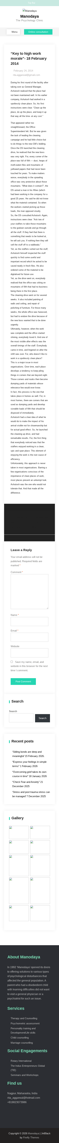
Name (15, 615)
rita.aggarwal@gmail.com (26, 75)
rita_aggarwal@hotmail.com (23, 1097)
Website (15, 646)
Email (14, 630)
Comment (17, 572)
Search (13, 711)
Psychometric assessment (25, 1023)
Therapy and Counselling (24, 1018)
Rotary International (21, 1060)
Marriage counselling (22, 1042)
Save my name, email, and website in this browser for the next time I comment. (29, 666)
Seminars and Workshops (25, 1075)
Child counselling (20, 1037)
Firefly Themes (31, 1137)
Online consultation (38, 31)
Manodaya (29, 16)
